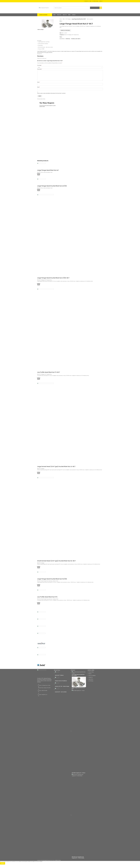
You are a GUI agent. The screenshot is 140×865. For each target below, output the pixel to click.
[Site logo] (44, 7)
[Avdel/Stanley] (70, 639)
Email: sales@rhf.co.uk (43, 694)
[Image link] (41, 672)
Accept (2, 863)
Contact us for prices (38, 174)
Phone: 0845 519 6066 (43, 690)
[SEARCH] (100, 8)
